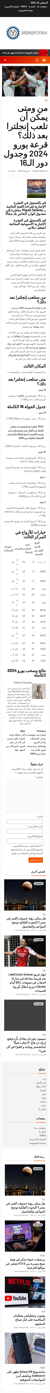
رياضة (46, 100)
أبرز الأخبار (41, 1082)
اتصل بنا (32, 6)
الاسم (39, 816)
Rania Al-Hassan (38, 171)
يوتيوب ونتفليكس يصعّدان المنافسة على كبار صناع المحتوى (29, 1319)
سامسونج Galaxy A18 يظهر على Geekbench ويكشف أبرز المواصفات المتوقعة (26, 1375)
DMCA (24, 6)
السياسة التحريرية (12, 6)
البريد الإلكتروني (35, 826)
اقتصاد (43, 1090)
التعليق (39, 777)
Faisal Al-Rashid (21, 930)
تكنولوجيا (42, 1255)
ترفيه (43, 1105)
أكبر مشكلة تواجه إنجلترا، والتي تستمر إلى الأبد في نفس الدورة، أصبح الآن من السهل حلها (15, 740)
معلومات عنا (42, 6)
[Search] (5, 60)
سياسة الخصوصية (26, 10)
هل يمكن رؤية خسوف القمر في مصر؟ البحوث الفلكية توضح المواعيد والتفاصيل (26, 922)
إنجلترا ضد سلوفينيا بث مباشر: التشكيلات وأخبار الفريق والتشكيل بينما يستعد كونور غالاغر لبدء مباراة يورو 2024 (35, 742)
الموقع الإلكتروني (35, 836)
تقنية (44, 1098)
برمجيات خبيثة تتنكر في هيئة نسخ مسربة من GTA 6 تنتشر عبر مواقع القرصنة (25, 1263)
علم (44, 1094)
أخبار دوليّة (41, 1086)
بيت (44, 1079)
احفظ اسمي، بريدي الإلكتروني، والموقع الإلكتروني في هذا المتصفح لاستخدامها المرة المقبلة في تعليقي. (27, 850)
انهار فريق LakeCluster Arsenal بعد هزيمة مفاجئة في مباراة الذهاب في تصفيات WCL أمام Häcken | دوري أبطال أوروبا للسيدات (27, 982)
